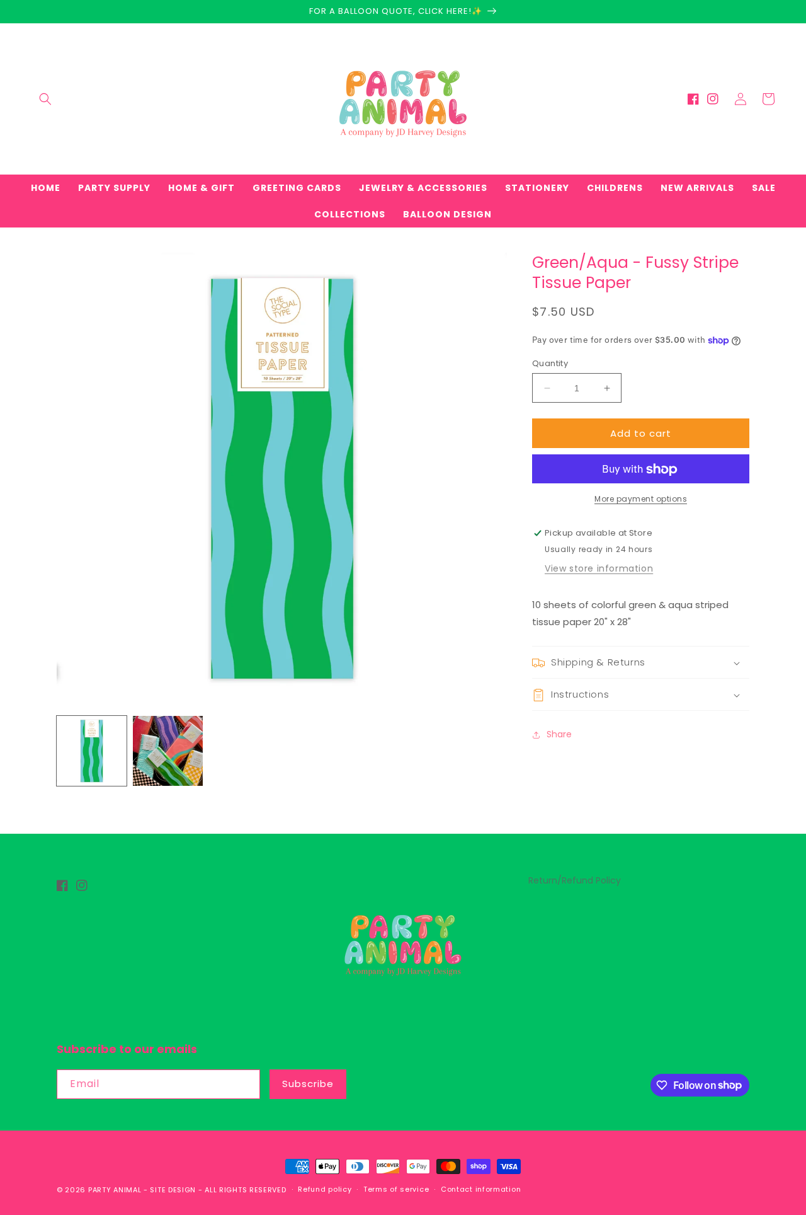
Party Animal (114, 1190)
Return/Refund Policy (574, 880)
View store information (599, 569)
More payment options (640, 499)
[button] (45, 99)
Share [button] (559, 734)
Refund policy (324, 1189)
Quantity (550, 363)
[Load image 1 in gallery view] (92, 751)
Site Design (173, 1190)
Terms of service (396, 1189)
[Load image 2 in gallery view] (168, 751)
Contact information (481, 1189)
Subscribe (308, 1083)
